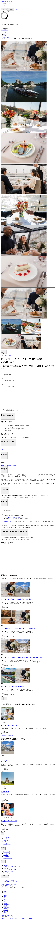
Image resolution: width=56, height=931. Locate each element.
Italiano (5, 903)
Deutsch (6, 896)
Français (6, 900)
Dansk (5, 895)
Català (5, 892)
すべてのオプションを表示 (8, 735)
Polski (5, 908)
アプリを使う (4, 30)
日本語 (5, 906)
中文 (5, 912)
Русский (6, 910)
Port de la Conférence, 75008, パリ (10, 465)
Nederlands (7, 904)
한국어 (5, 901)
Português (6, 907)
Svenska (6, 911)
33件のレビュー (8, 355)
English (5, 891)
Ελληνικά (6, 897)
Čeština (6, 894)
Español (6, 899)
